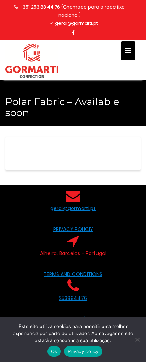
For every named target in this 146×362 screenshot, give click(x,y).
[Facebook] (73, 33)
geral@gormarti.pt (76, 23)
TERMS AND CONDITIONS (73, 274)
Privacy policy (83, 351)
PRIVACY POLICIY (73, 229)
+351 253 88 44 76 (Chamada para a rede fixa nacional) (72, 11)
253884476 (73, 298)
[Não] (137, 339)
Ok (54, 351)
